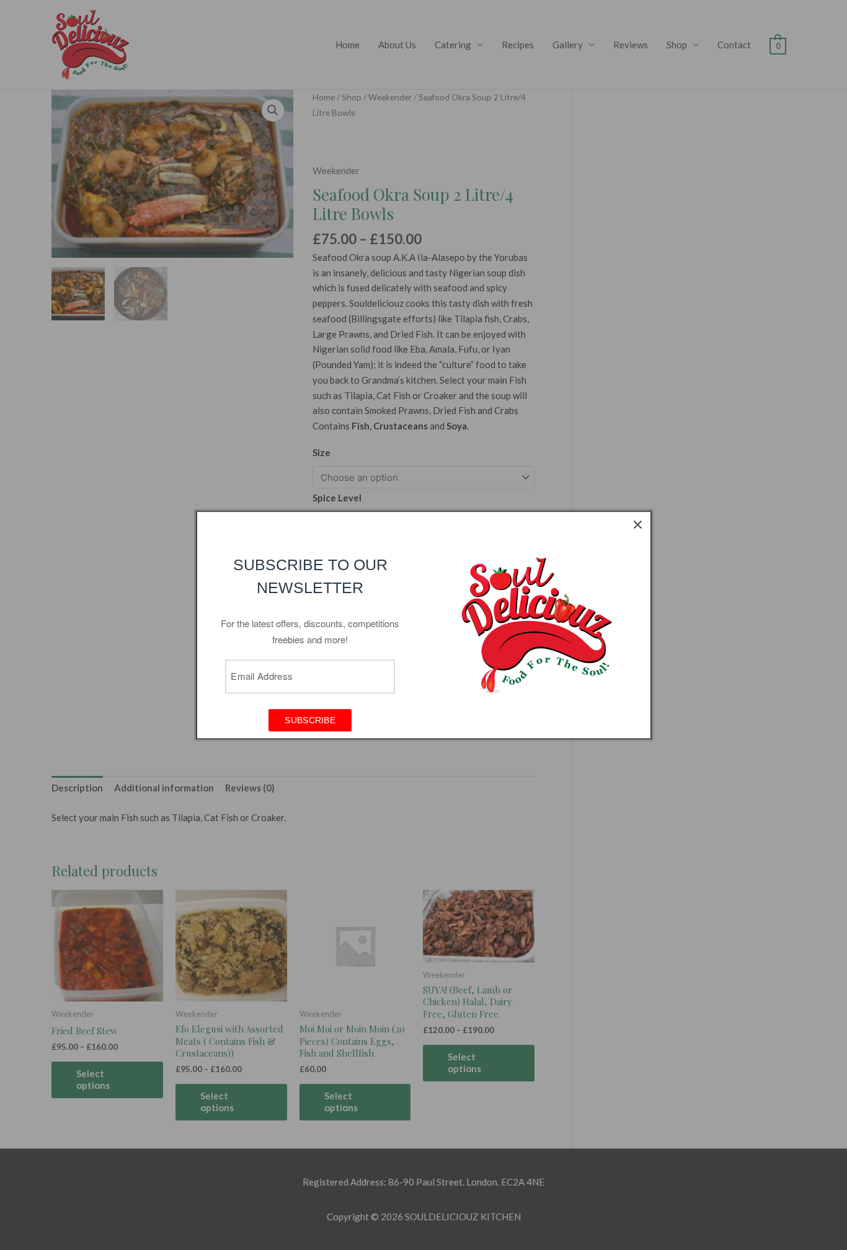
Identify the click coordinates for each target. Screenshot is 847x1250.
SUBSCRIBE (310, 720)
